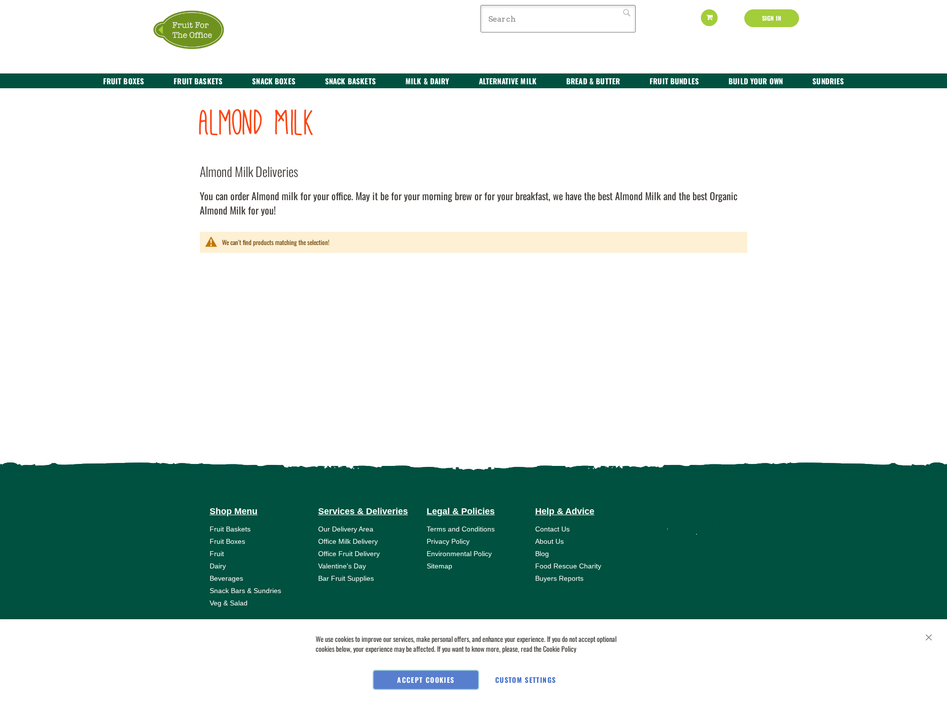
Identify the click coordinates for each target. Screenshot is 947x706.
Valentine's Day (342, 566)
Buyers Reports (559, 578)
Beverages (226, 578)
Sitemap (439, 566)
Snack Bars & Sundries (245, 591)
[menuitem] (123, 81)
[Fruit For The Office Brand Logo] (195, 30)
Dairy (218, 566)
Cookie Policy (559, 648)
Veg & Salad (229, 603)
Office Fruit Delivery (349, 554)
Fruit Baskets (230, 529)
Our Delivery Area (345, 529)
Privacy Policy (448, 541)
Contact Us (552, 529)
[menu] (473, 81)
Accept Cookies (425, 679)
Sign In (771, 18)
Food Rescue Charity (568, 566)
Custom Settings (525, 679)
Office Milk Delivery (348, 541)
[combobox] (558, 19)
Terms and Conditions (461, 529)
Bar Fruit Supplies (346, 578)
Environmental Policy (459, 554)
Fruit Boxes (227, 541)
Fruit (217, 554)
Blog (542, 554)
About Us (549, 541)
